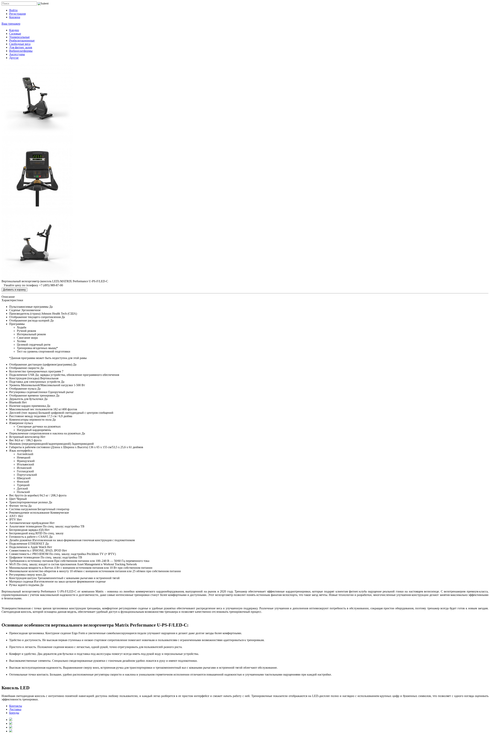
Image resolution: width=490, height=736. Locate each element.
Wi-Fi (12, 564)
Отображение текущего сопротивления (35, 317)
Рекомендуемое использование (29, 512)
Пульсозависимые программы (28, 306)
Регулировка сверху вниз (25, 574)
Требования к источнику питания (31, 560)
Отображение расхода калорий (29, 320)
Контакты (15, 705)
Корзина (14, 17)
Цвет (12, 498)
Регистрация (17, 13)
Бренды (14, 712)
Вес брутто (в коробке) (24, 495)
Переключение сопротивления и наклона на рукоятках (45, 433)
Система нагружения (23, 509)
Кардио (14, 30)
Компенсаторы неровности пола (30, 419)
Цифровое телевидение (24, 557)
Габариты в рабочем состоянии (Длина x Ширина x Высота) (48, 447)
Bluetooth (15, 402)
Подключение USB (21, 374)
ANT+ (13, 516)
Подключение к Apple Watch (27, 547)
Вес (11, 440)
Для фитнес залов (20, 47)
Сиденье (14, 310)
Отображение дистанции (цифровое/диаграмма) (40, 364)
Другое (14, 57)
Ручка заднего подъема (24, 585)
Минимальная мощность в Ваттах (31, 567)
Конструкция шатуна (23, 578)
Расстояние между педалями (27, 416)
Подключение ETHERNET (26, 543)
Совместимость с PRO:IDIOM (28, 554)
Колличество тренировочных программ (35, 371)
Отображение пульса (22, 388)
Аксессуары (17, 54)
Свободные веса (19, 44)
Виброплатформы (21, 50)
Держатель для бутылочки (26, 399)
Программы (17, 324)
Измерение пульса (21, 423)
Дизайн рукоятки (20, 540)
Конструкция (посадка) (24, 378)
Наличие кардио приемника (27, 405)
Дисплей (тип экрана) (23, 412)
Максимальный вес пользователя (30, 409)
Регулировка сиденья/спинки (28, 392)
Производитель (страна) (25, 313)
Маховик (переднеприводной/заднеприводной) (40, 443)
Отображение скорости (24, 368)
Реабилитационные (22, 40)
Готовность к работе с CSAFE (28, 536)
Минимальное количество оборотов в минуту (39, 571)
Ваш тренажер (11, 23)
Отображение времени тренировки (32, 395)
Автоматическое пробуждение (29, 523)
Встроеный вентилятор (24, 436)
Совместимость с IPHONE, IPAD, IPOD (35, 550)
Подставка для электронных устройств (34, 381)
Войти (13, 10)
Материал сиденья (21, 581)
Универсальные (19, 37)
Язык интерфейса (20, 450)
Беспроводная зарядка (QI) (26, 529)
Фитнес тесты (18, 505)
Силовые (15, 33)
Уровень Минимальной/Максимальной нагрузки (41, 385)
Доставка (15, 709)
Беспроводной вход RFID (25, 533)
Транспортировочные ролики (28, 502)
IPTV (12, 519)
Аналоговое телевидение (25, 526)
